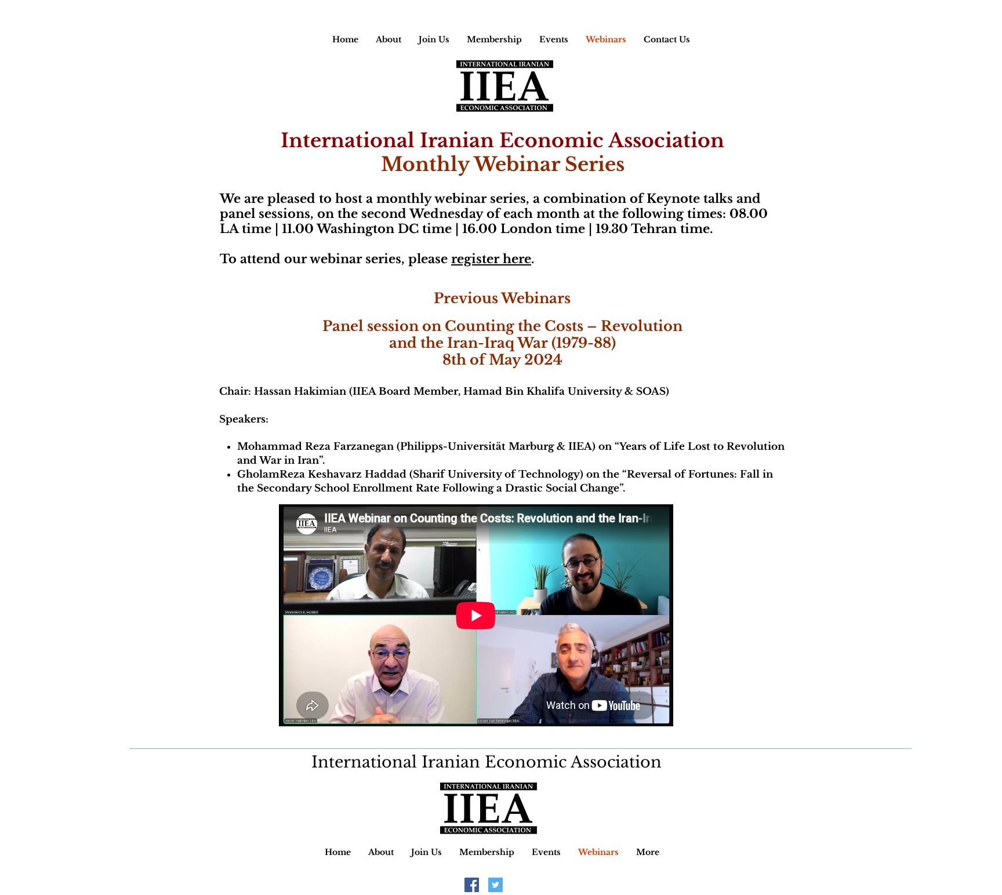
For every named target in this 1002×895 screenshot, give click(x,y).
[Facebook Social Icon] (471, 885)
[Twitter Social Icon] (495, 885)
